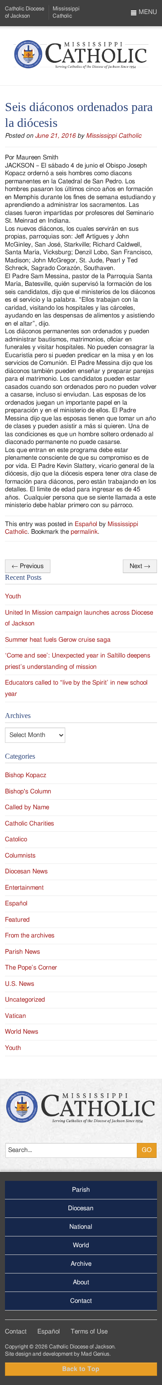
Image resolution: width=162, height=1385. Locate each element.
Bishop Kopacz (25, 775)
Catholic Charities (29, 824)
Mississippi (66, 12)
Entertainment (24, 888)
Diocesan (81, 1208)
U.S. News (19, 984)
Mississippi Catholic (113, 136)
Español (86, 524)
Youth (13, 596)
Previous (28, 566)
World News (21, 1032)
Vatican (15, 1016)
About (81, 1282)
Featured (17, 920)
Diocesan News (26, 871)
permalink (84, 532)
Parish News (22, 952)
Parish (81, 1190)
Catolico (16, 839)
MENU (147, 12)
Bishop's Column (28, 791)
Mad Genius (95, 1354)
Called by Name (27, 807)
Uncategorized (25, 1000)
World (81, 1245)
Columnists (20, 856)
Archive (81, 1264)
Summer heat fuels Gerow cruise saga (58, 640)
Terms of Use (89, 1332)
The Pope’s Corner (31, 968)
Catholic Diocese (24, 12)
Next (140, 566)
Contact (81, 1301)
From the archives (29, 936)
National (80, 1227)
